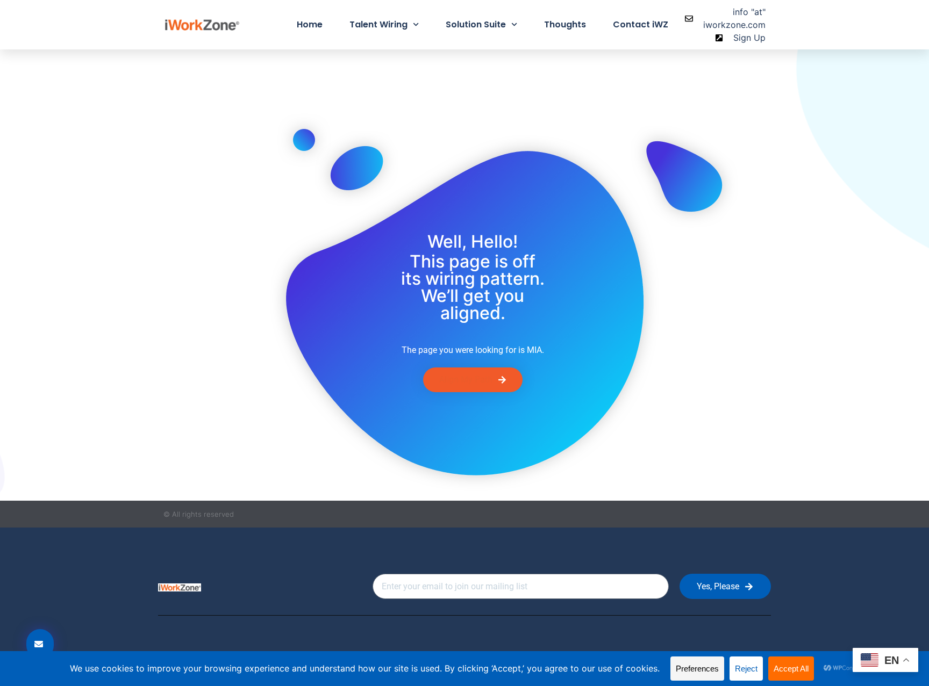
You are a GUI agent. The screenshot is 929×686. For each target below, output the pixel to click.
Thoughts (565, 24)
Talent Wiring (378, 24)
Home (310, 24)
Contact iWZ (640, 24)
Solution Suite (476, 24)
